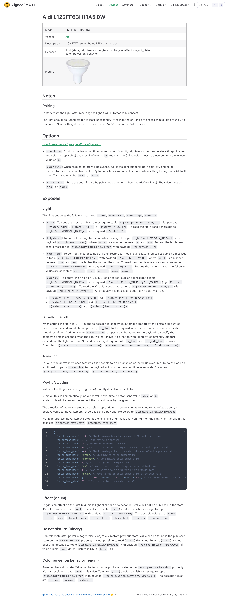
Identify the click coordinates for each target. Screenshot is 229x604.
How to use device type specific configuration (71, 144)
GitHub (160, 4)
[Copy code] (182, 432)
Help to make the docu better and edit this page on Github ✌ (79, 594)
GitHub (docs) (178, 4)
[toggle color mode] (194, 5)
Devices (113, 4)
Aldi (67, 36)
